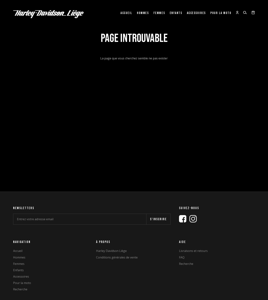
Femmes (159, 13)
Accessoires (196, 13)
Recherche (20, 289)
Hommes (143, 13)
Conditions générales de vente (117, 257)
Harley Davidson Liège (111, 251)
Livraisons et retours (193, 251)
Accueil (126, 13)
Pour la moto (220, 13)
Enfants (176, 13)
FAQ (182, 257)
